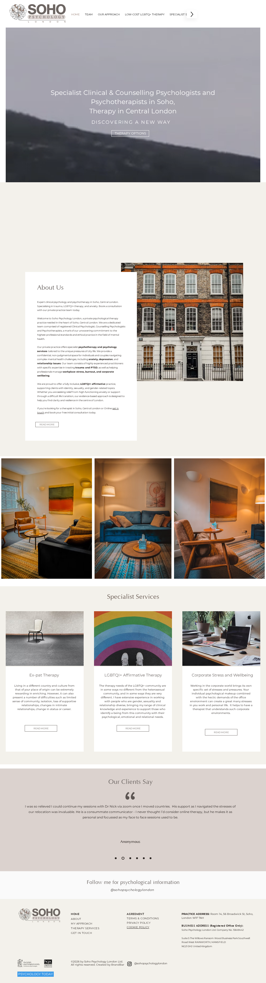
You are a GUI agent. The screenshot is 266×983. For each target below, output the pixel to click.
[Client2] (122, 858)
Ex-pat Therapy (44, 675)
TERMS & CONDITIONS (143, 918)
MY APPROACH (81, 923)
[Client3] (129, 858)
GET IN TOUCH (81, 933)
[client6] (150, 858)
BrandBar (117, 964)
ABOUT (76, 919)
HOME (75, 914)
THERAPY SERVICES (85, 928)
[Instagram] (129, 964)
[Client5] (144, 858)
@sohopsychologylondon (132, 890)
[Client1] (116, 858)
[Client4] (137, 858)
